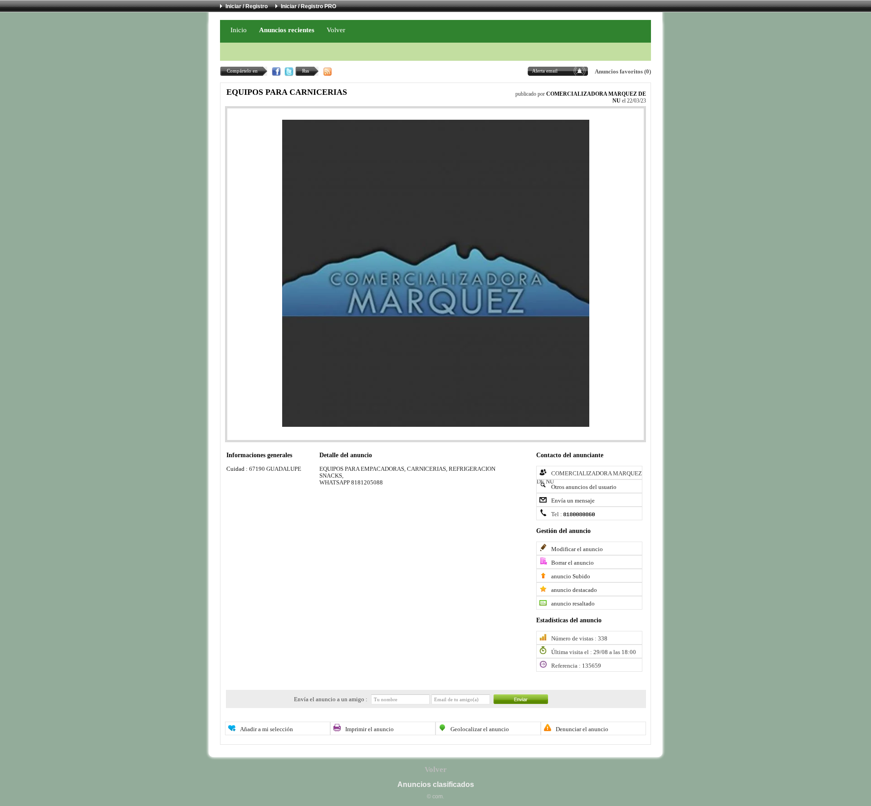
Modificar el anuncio (577, 549)
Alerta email (545, 70)
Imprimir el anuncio (369, 729)
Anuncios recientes (286, 30)
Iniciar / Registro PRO (308, 6)
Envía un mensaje (573, 501)
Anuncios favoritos (619, 71)
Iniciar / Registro (246, 6)
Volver (336, 30)
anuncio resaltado (573, 604)
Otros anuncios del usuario (584, 487)
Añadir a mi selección (266, 729)
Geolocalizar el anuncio (479, 729)
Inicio (238, 30)
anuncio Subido (570, 576)
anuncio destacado (574, 590)
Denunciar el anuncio (582, 729)
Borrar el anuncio (572, 563)
